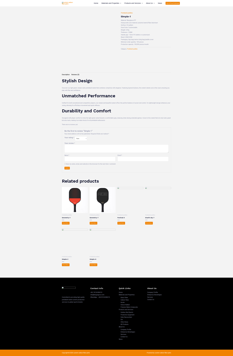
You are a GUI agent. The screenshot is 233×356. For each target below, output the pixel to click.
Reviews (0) (75, 74)
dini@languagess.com (97, 295)
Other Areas (124, 322)
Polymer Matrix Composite (129, 307)
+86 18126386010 (96, 292)
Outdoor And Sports (127, 312)
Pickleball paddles (127, 13)
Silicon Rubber (125, 305)
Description (66, 74)
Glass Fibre (124, 297)
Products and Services (132, 3)
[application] (120, 3)
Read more (66, 223)
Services (123, 334)
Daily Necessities (126, 317)
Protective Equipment (127, 315)
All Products (124, 324)
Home (96, 3)
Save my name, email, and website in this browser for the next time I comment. (91, 164)
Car (122, 319)
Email (120, 155)
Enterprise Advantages (128, 332)
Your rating (69, 137)
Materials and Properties (110, 3)
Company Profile (126, 329)
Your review (69, 143)
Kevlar (123, 302)
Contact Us (124, 337)
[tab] (66, 75)
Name (66, 155)
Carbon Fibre (125, 300)
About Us (149, 3)
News (160, 3)
